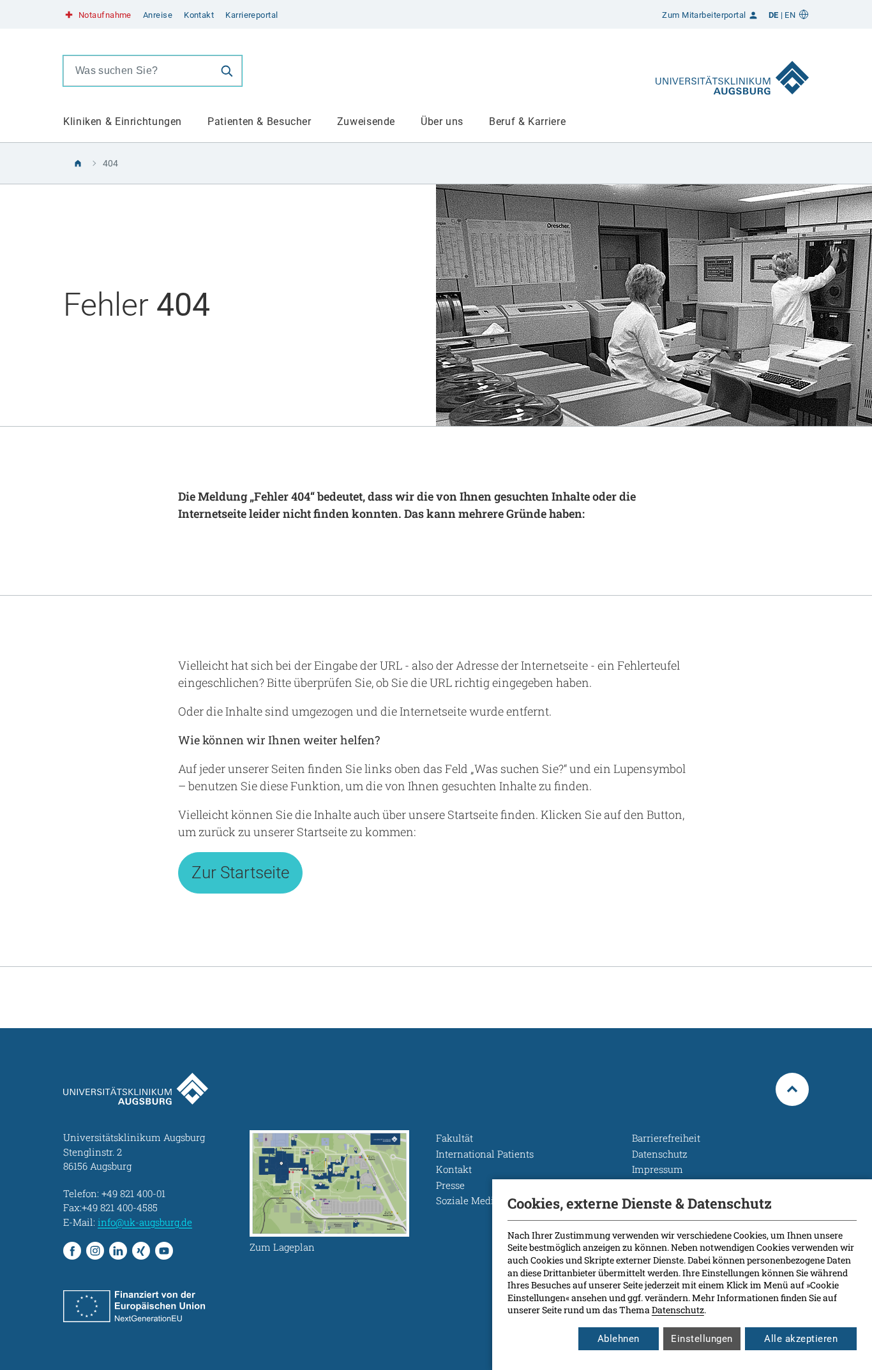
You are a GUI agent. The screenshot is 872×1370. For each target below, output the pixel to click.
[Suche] (226, 70)
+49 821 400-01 (133, 1193)
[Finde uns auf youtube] (164, 1251)
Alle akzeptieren (801, 1338)
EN (790, 15)
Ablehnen (619, 1338)
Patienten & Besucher (259, 121)
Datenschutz (678, 1310)
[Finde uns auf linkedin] (118, 1251)
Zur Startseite (240, 872)
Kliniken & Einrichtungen (122, 121)
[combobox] (138, 70)
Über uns (442, 121)
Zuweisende (366, 121)
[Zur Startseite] (732, 71)
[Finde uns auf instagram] (95, 1251)
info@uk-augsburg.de (145, 1222)
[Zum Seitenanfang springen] (792, 1089)
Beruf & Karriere (527, 121)
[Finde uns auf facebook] (72, 1251)
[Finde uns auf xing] (141, 1251)
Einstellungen (702, 1338)
